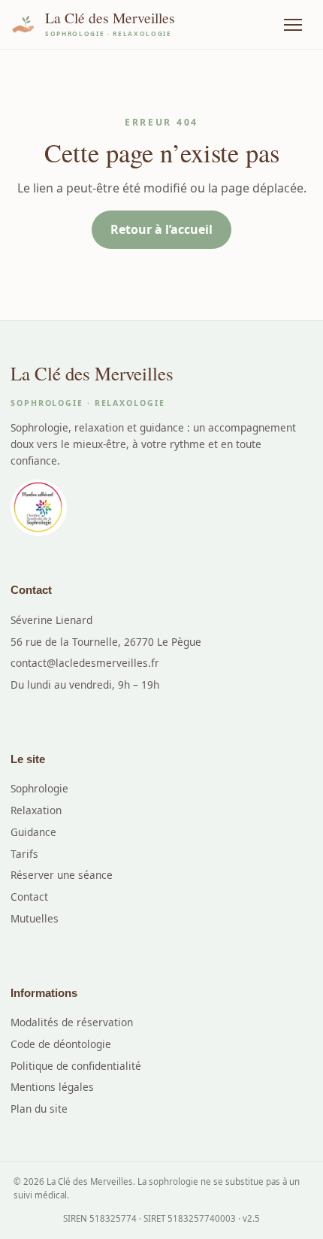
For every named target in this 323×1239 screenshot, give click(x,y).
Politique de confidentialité (76, 1066)
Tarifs (24, 854)
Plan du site (39, 1108)
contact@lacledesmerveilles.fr (85, 663)
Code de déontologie (61, 1044)
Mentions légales (52, 1087)
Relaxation (36, 810)
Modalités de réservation (72, 1022)
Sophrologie (39, 788)
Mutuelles (35, 918)
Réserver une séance (62, 875)
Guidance (33, 832)
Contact (29, 896)
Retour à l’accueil (161, 229)
